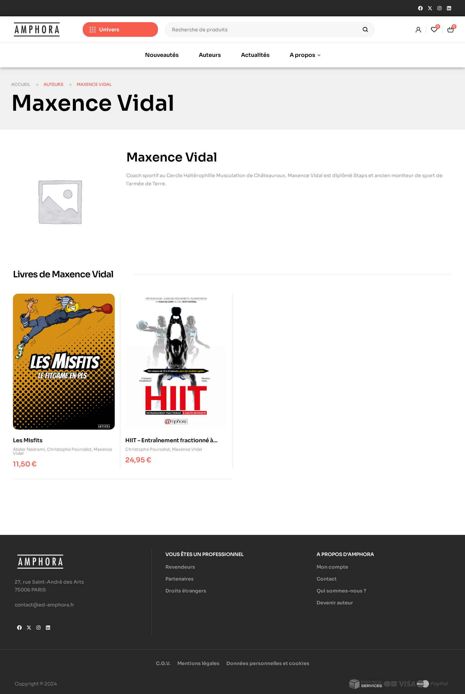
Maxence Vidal (187, 449)
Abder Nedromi (29, 449)
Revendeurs (180, 567)
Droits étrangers (185, 591)
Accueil (20, 84)
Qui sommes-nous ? (341, 591)
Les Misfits (28, 440)
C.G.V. (163, 663)
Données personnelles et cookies (267, 663)
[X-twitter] (430, 8)
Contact (327, 579)
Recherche (365, 29)
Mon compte (332, 567)
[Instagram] (439, 8)
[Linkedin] (449, 8)
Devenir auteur (335, 603)
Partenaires (179, 579)
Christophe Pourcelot (69, 449)
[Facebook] (420, 8)
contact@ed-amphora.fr (44, 605)
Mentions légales (198, 663)
